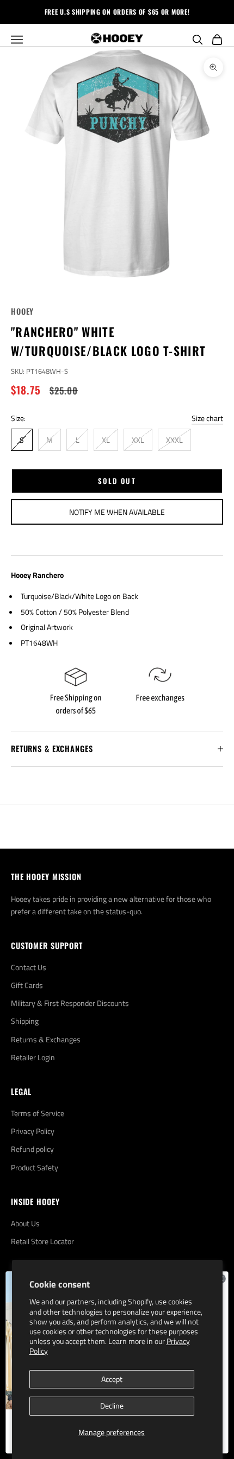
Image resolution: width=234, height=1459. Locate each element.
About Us (25, 1223)
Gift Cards (27, 985)
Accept (111, 1379)
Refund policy (32, 1149)
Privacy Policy (32, 1131)
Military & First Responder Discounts (70, 1003)
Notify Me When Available (117, 512)
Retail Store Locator (42, 1241)
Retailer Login (33, 1057)
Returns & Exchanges (46, 1039)
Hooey (22, 311)
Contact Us (28, 967)
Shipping (25, 1021)
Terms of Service (37, 1113)
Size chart (207, 418)
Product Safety (34, 1167)
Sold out (117, 480)
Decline (112, 1405)
